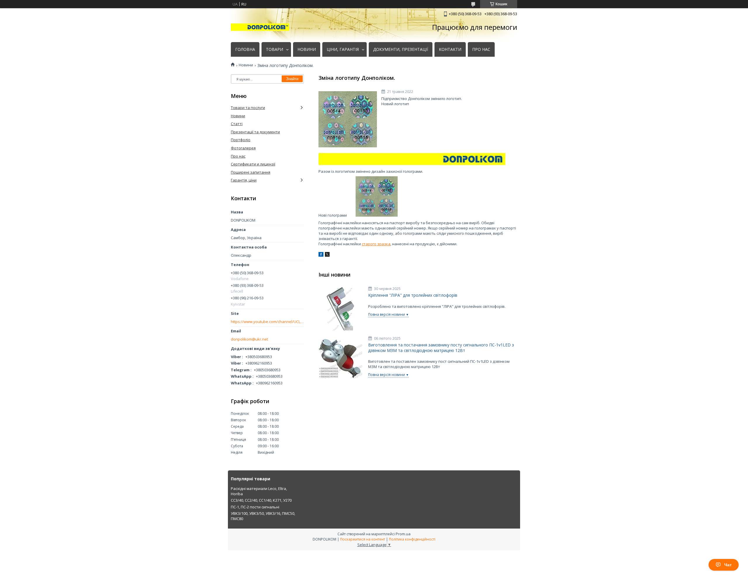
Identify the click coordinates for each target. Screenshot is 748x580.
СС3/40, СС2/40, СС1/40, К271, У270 (261, 500)
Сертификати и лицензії (253, 164)
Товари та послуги (248, 107)
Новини (246, 65)
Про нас (238, 156)
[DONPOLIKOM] (260, 27)
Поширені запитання (250, 172)
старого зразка (376, 243)
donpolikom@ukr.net (249, 339)
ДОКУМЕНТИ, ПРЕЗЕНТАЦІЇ (400, 49)
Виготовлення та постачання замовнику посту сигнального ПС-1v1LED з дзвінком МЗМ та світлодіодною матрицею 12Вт (441, 347)
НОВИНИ (306, 49)
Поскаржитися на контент (362, 539)
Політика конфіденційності (412, 539)
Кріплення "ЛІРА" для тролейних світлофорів (412, 295)
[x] (327, 255)
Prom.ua (403, 533)
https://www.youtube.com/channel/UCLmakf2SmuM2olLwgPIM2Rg (267, 321)
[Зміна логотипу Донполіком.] (347, 119)
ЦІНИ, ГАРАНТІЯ (343, 49)
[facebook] (320, 255)
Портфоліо (240, 139)
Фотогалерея (243, 148)
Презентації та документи (255, 131)
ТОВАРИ (274, 49)
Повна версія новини (386, 314)
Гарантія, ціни (244, 180)
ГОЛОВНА (245, 49)
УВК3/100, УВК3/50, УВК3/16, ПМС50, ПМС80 (263, 516)
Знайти (292, 79)
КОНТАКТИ (450, 49)
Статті (237, 123)
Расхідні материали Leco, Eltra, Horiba (259, 491)
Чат (728, 564)
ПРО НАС (481, 49)
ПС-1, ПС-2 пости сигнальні (255, 507)
